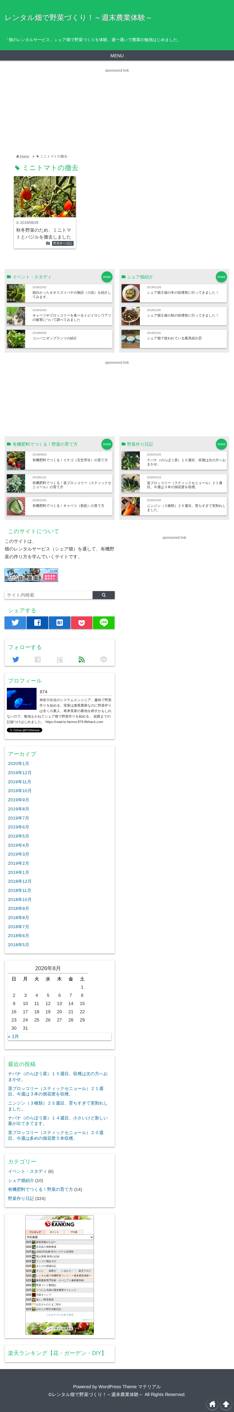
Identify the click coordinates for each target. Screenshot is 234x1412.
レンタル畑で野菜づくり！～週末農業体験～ (79, 17)
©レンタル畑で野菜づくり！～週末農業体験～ (95, 1394)
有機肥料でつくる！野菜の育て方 (40, 1189)
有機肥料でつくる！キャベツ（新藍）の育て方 (68, 506)
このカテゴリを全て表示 (60, 1314)
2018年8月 (18, 917)
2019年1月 (18, 872)
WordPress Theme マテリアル (129, 1386)
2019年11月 (19, 781)
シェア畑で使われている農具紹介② (174, 338)
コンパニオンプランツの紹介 (54, 338)
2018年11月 (19, 890)
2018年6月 (18, 935)
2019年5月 (18, 836)
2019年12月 (20, 772)
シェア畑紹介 (21, 1180)
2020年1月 (18, 763)
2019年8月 (18, 809)
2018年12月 (20, 881)
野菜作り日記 (62, 243)
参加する (88, 1319)
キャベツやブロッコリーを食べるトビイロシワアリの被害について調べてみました (71, 317)
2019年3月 (18, 854)
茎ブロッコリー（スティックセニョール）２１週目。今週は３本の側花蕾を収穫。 (184, 485)
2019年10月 (20, 790)
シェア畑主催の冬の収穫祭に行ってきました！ (183, 292)
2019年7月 (18, 818)
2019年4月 (18, 845)
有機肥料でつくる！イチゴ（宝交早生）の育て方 (70, 460)
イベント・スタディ (27, 1171)
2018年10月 (20, 899)
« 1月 (13, 1036)
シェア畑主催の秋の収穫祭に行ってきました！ (183, 315)
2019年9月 (18, 799)
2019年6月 (18, 827)
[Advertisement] (117, 105)
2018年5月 (18, 944)
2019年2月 (18, 863)
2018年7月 (18, 926)
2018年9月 (18, 908)
